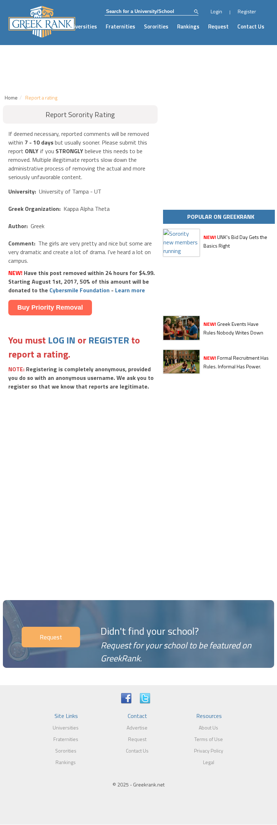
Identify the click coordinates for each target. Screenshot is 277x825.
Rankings (188, 26)
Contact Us (250, 26)
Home (11, 97)
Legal (208, 762)
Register (247, 11)
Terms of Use (208, 739)
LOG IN (61, 340)
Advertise (137, 727)
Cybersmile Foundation (79, 290)
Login (216, 11)
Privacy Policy (208, 750)
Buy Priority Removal (50, 307)
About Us (208, 727)
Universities (82, 26)
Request (218, 26)
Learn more (130, 290)
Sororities (156, 26)
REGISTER (108, 340)
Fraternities (120, 26)
